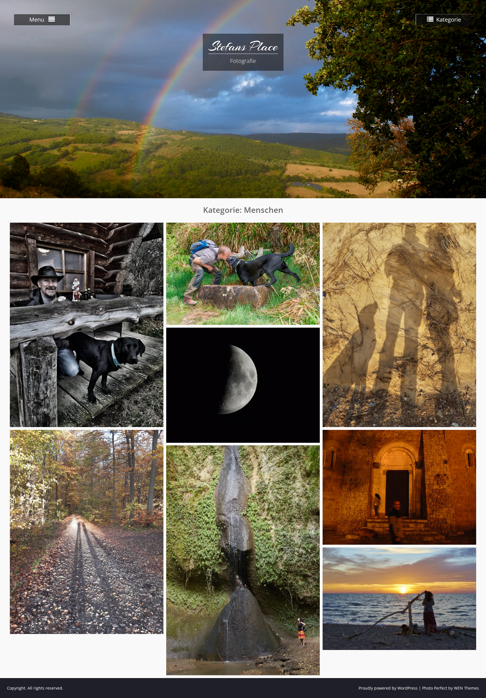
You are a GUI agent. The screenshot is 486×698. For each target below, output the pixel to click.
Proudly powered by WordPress (388, 688)
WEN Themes (466, 688)
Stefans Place (243, 46)
